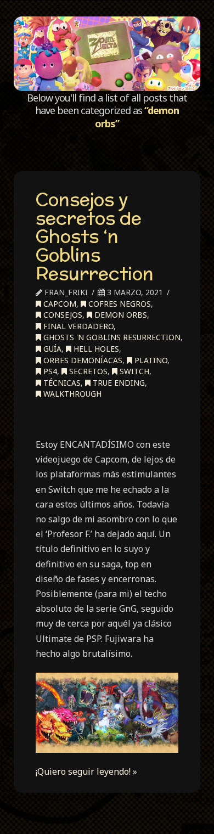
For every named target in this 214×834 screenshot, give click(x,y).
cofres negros (118, 303)
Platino (149, 360)
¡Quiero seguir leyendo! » (86, 771)
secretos (87, 371)
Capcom (58, 303)
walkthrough (71, 393)
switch (133, 371)
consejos (61, 314)
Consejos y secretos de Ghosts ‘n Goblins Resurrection (95, 236)
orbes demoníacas (81, 360)
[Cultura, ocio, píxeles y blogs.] (107, 53)
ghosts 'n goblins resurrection (111, 337)
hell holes (95, 348)
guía (51, 348)
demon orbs (119, 314)
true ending (118, 382)
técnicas (61, 382)
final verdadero (77, 326)
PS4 (49, 371)
